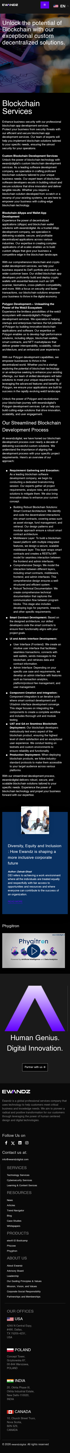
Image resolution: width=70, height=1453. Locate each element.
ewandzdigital (19, 1444)
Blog (9, 1216)
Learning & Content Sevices (22, 1185)
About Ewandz (15, 1266)
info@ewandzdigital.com (15, 1159)
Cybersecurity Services (19, 1180)
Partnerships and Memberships (24, 1297)
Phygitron (12, 1251)
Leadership (13, 1276)
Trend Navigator (15, 1210)
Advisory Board (15, 1271)
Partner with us (34, 1067)
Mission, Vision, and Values (22, 1286)
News (10, 1200)
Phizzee (11, 1246)
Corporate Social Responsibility (24, 1291)
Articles (11, 1205)
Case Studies (14, 1221)
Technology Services (18, 1175)
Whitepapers (13, 1226)
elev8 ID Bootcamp (17, 1241)
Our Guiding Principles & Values (24, 1281)
